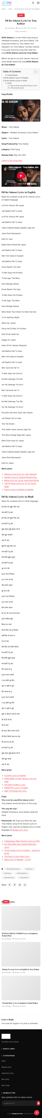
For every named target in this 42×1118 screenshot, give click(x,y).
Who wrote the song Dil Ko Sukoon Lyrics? (24, 85)
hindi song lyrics (22, 873)
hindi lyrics (29, 869)
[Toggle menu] (38, 3)
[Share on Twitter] (9, 885)
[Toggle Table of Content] (34, 72)
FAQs (10, 83)
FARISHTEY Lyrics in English (16, 788)
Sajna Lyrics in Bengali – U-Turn (17, 859)
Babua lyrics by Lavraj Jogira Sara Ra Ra (21, 480)
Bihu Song (5, 1079)
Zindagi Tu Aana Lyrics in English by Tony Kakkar (20, 969)
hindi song (7, 873)
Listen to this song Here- (12, 160)
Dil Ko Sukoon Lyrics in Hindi (16, 81)
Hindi (10, 9)
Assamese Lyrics (8, 1073)
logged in (17, 1023)
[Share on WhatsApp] (25, 885)
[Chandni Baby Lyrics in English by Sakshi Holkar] (21, 988)
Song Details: (13, 75)
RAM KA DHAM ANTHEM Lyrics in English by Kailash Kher (20, 934)
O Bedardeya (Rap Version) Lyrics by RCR (22, 841)
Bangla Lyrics (6, 1067)
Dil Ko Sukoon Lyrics (13, 869)
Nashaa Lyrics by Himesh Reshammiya (20, 477)
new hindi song (9, 877)
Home (4, 9)
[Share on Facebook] (15, 885)
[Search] (33, 3)
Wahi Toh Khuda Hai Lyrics (15, 791)
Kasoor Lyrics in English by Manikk (19, 489)
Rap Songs (6, 1085)
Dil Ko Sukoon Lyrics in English (16, 78)
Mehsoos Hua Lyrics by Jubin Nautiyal (20, 474)
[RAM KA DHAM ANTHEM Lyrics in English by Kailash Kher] (21, 918)
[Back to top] (36, 1112)
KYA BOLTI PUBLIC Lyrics (15, 785)
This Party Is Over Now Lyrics (16, 856)
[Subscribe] (38, 1103)
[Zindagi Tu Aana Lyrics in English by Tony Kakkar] (21, 954)
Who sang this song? (17, 88)
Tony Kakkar (24, 877)
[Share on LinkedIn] (20, 885)
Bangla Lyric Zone (20, 830)
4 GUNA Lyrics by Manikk (15, 775)
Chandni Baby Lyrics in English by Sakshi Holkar (20, 1003)
